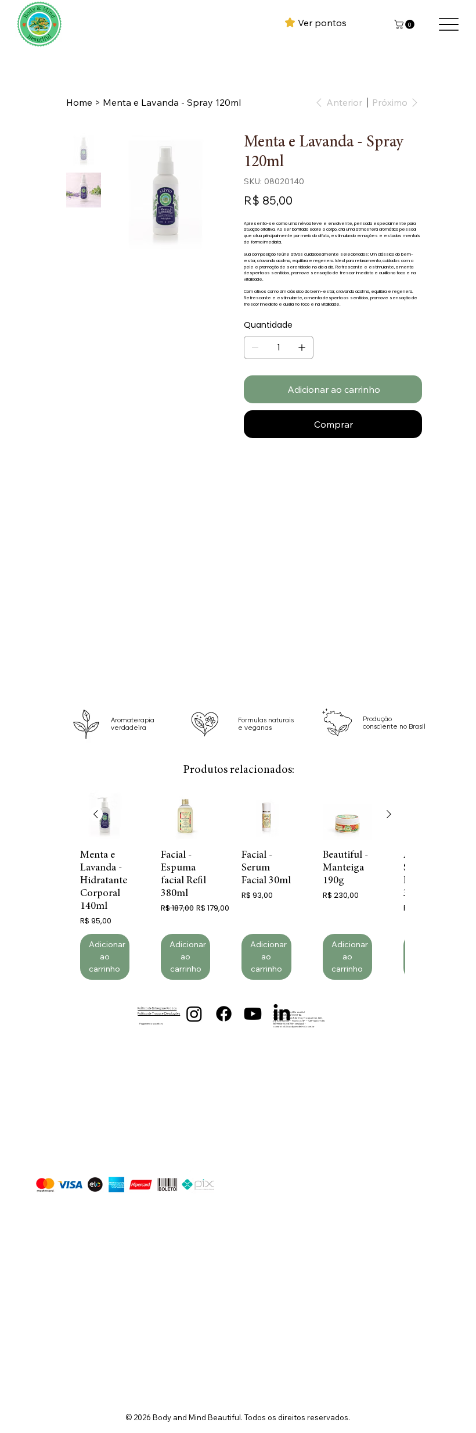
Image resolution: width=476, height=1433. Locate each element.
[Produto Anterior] (96, 814)
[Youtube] (253, 1014)
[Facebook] (224, 1014)
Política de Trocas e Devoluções (159, 1013)
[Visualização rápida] (104, 815)
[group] (242, 885)
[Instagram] (194, 1014)
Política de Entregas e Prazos (157, 1008)
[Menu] (448, 24)
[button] (405, 24)
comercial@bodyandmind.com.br (293, 1026)
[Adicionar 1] (301, 347)
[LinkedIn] (282, 1014)
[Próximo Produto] (389, 814)
